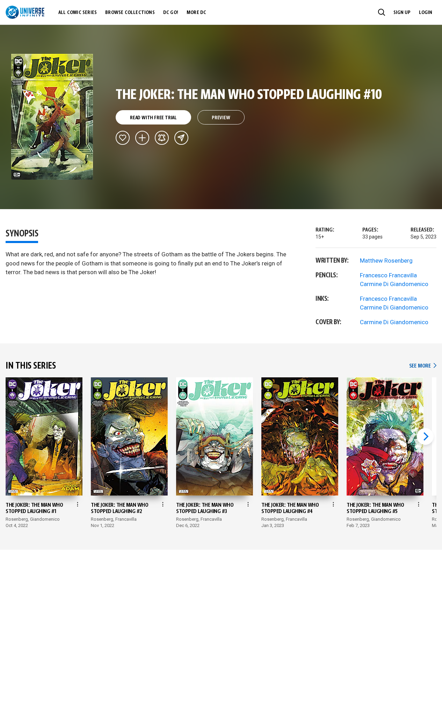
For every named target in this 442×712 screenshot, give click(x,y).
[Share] (181, 138)
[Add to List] (142, 138)
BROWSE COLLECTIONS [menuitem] (130, 12)
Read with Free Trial (153, 118)
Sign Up (402, 12)
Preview (221, 118)
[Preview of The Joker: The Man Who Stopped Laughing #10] (52, 117)
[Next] (425, 436)
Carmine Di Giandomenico (394, 283)
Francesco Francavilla (388, 275)
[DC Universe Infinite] (25, 12)
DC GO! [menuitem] (170, 12)
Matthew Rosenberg (386, 260)
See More (422, 366)
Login (425, 12)
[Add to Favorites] (123, 138)
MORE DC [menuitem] (196, 12)
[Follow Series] (162, 138)
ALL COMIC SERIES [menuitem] (77, 12)
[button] (381, 12)
